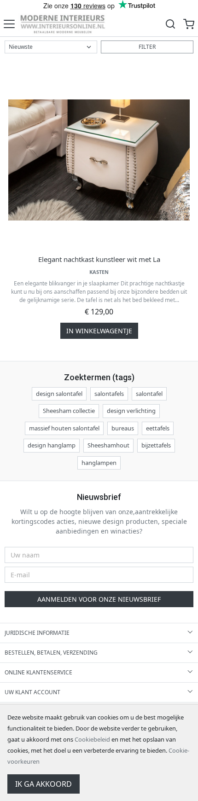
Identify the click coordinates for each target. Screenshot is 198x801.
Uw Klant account (32, 692)
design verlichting (131, 410)
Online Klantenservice (38, 672)
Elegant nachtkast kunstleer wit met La (99, 259)
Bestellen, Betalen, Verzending (51, 652)
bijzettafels (156, 445)
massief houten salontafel (64, 428)
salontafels (109, 393)
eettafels (157, 428)
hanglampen (99, 463)
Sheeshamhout (108, 445)
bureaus (122, 428)
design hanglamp (52, 445)
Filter (147, 47)
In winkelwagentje (99, 330)
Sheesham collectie (69, 410)
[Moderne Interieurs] (62, 23)
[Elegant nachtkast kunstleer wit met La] (99, 159)
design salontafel (59, 393)
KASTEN (99, 271)
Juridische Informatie (37, 633)
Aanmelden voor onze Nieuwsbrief (99, 599)
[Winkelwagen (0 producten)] (189, 23)
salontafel (149, 393)
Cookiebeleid (92, 739)
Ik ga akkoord (43, 784)
